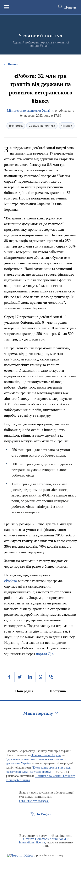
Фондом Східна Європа (46, 755)
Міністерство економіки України (30, 110)
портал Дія (44, 654)
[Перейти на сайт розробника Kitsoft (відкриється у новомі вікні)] (21, 855)
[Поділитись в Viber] (51, 677)
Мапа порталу (38, 713)
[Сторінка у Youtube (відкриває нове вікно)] (47, 823)
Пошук (70, 7)
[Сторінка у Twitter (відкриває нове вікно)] (40, 823)
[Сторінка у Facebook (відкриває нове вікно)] (32, 823)
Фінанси (66, 125)
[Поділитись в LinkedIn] (30, 677)
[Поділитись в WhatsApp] (40, 677)
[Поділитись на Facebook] (9, 677)
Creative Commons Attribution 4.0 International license (44, 840)
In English (44, 814)
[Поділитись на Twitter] (20, 677)
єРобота (11, 581)
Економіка (16, 125)
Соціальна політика (42, 125)
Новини (13, 64)
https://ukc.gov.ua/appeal (34, 800)
